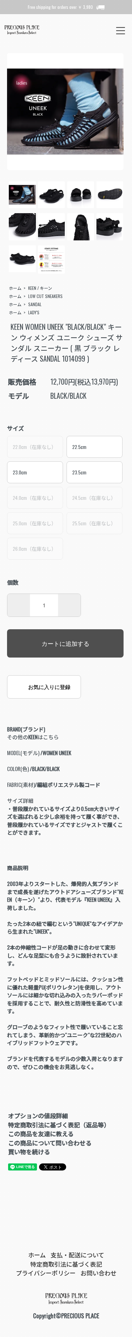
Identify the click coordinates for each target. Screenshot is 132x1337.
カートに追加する (65, 643)
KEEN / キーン (40, 288)
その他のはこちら (33, 737)
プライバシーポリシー (46, 1272)
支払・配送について (77, 1254)
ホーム (15, 288)
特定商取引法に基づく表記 (66, 1264)
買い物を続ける (29, 1151)
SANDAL (35, 304)
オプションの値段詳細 (38, 1115)
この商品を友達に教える (41, 1133)
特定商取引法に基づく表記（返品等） (59, 1124)
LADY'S (33, 312)
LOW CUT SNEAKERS (45, 296)
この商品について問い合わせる (50, 1142)
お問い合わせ (99, 1272)
